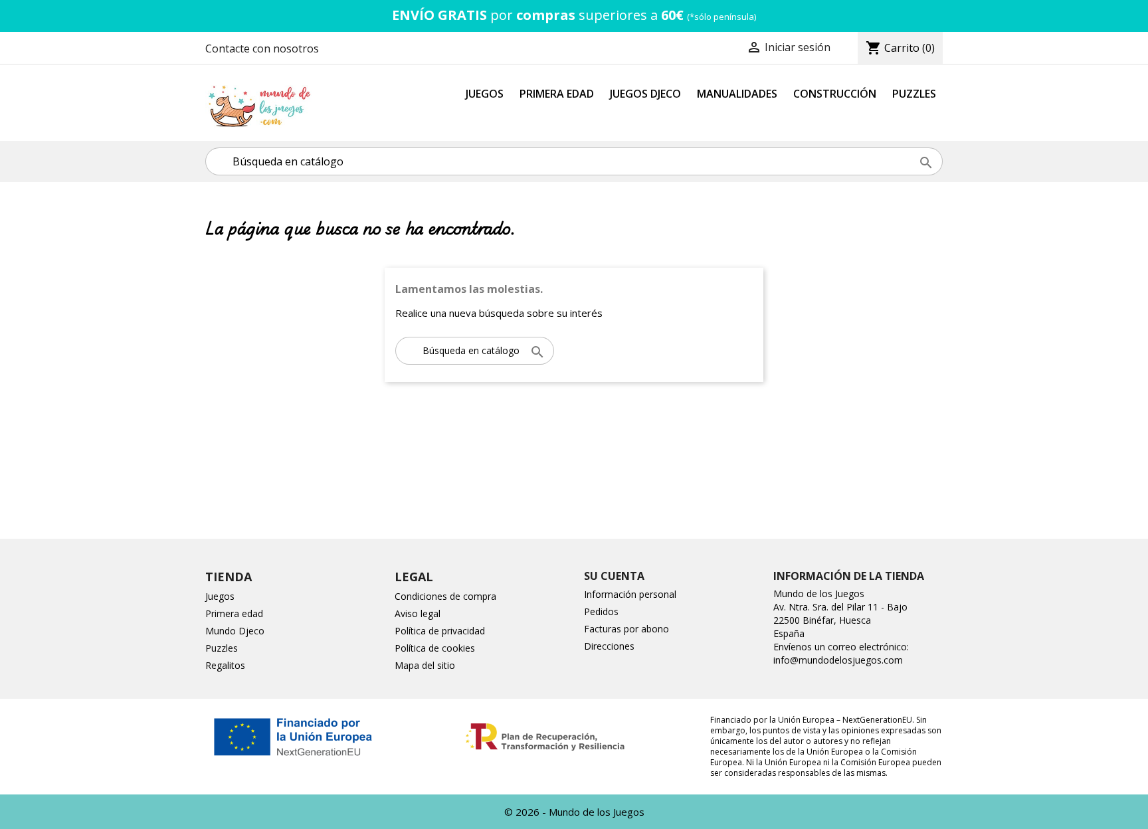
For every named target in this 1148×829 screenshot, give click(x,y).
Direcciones (609, 646)
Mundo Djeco (234, 630)
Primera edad (234, 613)
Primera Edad (557, 93)
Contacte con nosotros (262, 48)
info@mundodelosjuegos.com (838, 660)
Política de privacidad (440, 630)
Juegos (485, 93)
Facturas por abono (626, 628)
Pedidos (601, 611)
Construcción (834, 93)
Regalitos (225, 665)
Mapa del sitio (425, 665)
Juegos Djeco (645, 93)
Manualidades (737, 93)
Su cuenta (614, 576)
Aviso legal (417, 613)
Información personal (630, 594)
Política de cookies (435, 648)
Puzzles (914, 93)
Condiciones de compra (445, 596)
